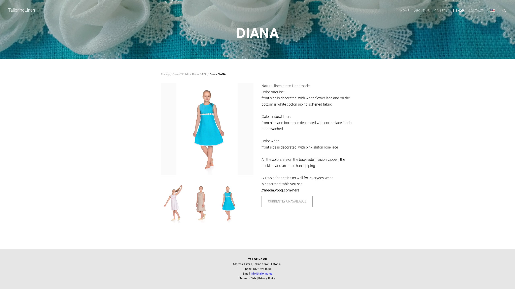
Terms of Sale (248, 278)
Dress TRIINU (181, 74)
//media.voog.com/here (281, 190)
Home (404, 11)
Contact (476, 11)
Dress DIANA (218, 74)
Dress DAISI (199, 74)
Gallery (441, 11)
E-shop (458, 11)
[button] (492, 10)
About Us (422, 11)
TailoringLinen (21, 10)
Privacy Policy (267, 278)
